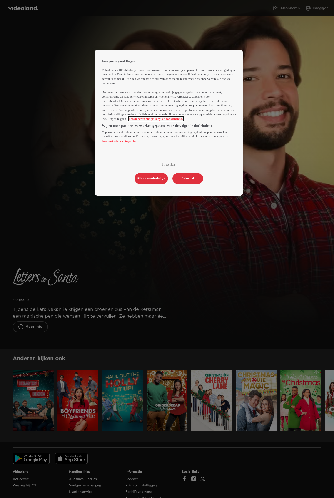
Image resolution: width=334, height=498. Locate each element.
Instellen (168, 164)
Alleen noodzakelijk (151, 178)
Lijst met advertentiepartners (120, 141)
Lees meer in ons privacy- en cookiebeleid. (156, 119)
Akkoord (188, 178)
